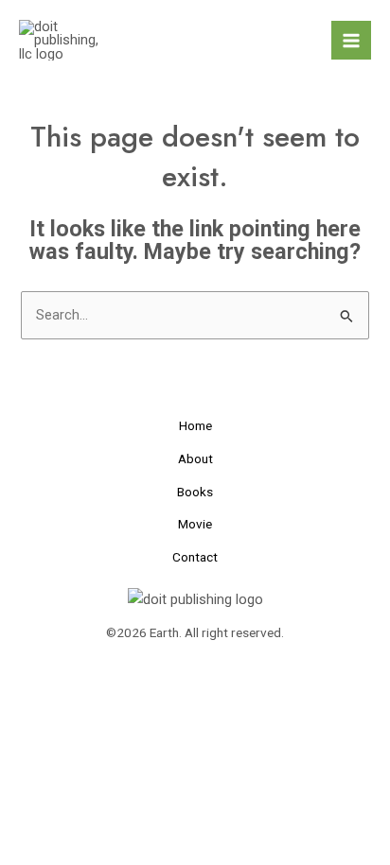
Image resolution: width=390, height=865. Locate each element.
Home (195, 425)
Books (195, 491)
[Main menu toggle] (351, 41)
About (195, 458)
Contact (195, 556)
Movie (195, 523)
